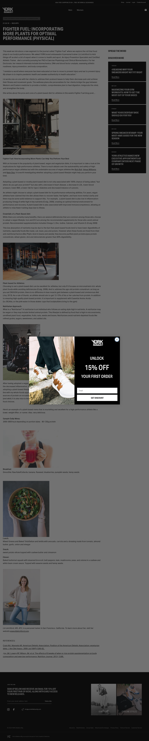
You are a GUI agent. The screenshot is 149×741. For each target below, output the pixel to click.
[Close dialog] (117, 339)
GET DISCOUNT (97, 398)
